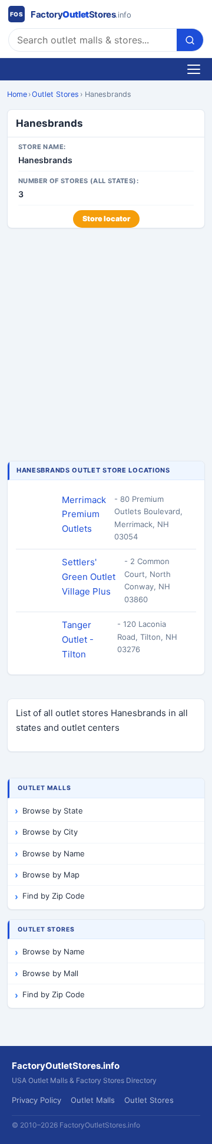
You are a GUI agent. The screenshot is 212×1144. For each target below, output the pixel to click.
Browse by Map (51, 874)
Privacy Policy (36, 1100)
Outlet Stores (55, 94)
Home (17, 94)
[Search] (190, 40)
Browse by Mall (50, 973)
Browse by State (52, 810)
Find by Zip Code (53, 895)
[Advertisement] (106, 345)
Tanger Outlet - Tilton (78, 639)
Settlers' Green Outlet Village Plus (88, 576)
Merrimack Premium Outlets (84, 514)
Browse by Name (53, 853)
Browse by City (50, 831)
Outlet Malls (93, 1100)
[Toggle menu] (193, 69)
